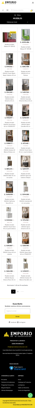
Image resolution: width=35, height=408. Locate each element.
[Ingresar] (33, 2)
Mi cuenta (4, 379)
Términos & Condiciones (8, 382)
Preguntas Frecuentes (7, 385)
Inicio (19, 379)
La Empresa (21, 385)
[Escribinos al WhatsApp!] (30, 396)
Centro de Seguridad (24, 390)
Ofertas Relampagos (7, 390)
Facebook (13, 322)
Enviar (17, 316)
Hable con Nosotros (23, 387)
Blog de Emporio (5, 387)
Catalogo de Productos (24, 382)
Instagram (22, 322)
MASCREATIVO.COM (27, 405)
